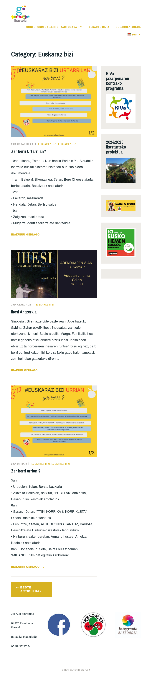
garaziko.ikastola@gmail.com (30, 636)
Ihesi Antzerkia (24, 312)
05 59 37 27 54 (21, 646)
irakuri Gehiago (24, 370)
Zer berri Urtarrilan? (28, 151)
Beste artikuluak (31, 589)
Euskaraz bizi (47, 144)
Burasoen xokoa (128, 27)
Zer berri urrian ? (25, 471)
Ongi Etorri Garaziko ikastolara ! (52, 27)
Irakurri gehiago (25, 234)
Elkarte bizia (99, 27)
